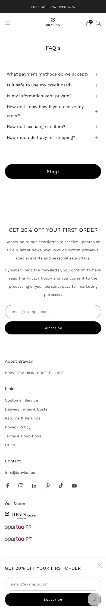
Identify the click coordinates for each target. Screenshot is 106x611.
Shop (53, 171)
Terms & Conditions (23, 436)
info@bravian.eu (20, 472)
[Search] (98, 23)
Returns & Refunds (22, 418)
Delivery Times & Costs (26, 409)
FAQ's (10, 445)
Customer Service (21, 400)
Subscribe (53, 599)
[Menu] (7, 23)
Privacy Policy (39, 278)
